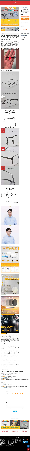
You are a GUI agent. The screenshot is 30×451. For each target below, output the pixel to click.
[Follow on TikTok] (24, 439)
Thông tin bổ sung (5, 369)
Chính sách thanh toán (11, 441)
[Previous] (1, 16)
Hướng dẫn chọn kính (18, 439)
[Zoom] (1, 25)
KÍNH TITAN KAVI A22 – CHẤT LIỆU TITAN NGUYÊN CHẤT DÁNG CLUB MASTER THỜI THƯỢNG (24, 430)
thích (6, 374)
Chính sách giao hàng (11, 442)
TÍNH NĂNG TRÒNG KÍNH (21, 11)
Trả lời (4, 374)
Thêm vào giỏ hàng (25, 16)
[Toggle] (1, 34)
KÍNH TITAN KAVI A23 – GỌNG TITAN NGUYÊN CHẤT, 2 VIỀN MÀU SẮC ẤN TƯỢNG (15, 430)
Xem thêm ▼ (25, 29)
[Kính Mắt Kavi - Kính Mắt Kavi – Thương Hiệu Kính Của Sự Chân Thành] (15, 3)
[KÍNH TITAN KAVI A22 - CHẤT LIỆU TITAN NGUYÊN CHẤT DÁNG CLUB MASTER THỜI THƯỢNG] (24, 424)
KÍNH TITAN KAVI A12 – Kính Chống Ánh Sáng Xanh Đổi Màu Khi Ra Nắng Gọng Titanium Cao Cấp (5, 430)
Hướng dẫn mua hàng (18, 440)
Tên (6, 402)
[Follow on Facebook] (23, 439)
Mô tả (3, 33)
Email (6, 405)
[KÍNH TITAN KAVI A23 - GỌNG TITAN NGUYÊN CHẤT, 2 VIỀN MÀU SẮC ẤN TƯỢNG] (15, 424)
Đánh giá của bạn (8, 393)
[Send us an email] (26, 439)
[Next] (18, 16)
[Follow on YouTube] (27, 439)
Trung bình (17, 395)
